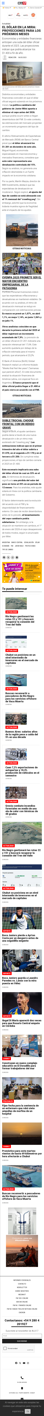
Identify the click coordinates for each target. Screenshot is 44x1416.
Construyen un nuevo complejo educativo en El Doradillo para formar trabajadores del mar (19, 1066)
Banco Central (17, 542)
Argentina (6, 542)
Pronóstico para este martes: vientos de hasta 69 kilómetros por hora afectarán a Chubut (22, 1154)
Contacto (22, 1284)
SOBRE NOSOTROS (22, 1291)
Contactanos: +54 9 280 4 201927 (22, 1322)
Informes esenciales (22, 1280)
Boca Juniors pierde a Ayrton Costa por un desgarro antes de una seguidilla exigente (20, 938)
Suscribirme (22, 1341)
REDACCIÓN (12, 57)
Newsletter (22, 1287)
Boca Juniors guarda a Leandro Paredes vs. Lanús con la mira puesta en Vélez (20, 981)
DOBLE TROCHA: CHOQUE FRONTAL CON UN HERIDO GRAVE (18, 424)
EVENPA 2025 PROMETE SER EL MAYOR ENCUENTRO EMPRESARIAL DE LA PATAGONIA (21, 283)
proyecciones (30, 546)
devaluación (29, 542)
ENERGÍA (22, 1312)
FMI (12, 546)
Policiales (8, 1101)
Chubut (6, 1058)
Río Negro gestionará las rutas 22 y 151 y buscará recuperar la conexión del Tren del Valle (19, 620)
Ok (27, 1411)
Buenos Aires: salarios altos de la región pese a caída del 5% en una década (21, 734)
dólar (37, 542)
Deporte (7, 931)
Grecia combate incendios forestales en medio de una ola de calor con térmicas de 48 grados (21, 809)
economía (5, 546)
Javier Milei (19, 546)
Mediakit (22, 1294)
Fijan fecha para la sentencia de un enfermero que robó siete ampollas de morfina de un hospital (20, 1109)
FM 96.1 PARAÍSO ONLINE (22, 1305)
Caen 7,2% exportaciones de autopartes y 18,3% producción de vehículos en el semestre (22, 771)
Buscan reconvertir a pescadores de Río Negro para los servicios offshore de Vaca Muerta (20, 697)
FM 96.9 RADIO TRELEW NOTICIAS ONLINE (22, 1309)
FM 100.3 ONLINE (22, 1298)
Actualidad (6, 24)
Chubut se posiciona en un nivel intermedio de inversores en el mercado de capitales (21, 658)
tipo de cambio (7, 550)
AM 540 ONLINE (22, 1302)
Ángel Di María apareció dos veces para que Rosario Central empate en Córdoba (21, 1023)
